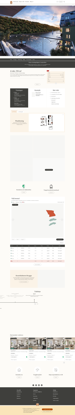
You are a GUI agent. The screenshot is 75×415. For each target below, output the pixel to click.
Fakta (11, 59)
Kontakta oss (55, 391)
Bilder (24, 59)
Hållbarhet (18, 396)
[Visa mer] (56, 83)
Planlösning (20, 59)
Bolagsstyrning (19, 391)
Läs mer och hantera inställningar (27, 412)
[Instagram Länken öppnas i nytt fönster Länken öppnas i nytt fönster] (36, 385)
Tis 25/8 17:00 (14, 338)
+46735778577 (38, 95)
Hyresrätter (35, 396)
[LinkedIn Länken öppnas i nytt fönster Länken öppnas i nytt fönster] (41, 385)
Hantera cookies (56, 400)
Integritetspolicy (55, 398)
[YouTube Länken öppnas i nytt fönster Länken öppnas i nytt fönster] (39, 385)
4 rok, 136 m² (16, 71)
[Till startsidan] (11, 2)
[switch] (61, 202)
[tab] (14, 112)
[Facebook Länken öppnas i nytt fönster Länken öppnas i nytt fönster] (33, 385)
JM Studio (54, 396)
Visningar (15, 59)
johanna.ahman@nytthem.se (39, 94)
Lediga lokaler (35, 398)
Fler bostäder (29, 59)
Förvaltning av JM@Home (37, 391)
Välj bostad (15, 198)
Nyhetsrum (19, 398)
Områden (34, 400)
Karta (34, 59)
